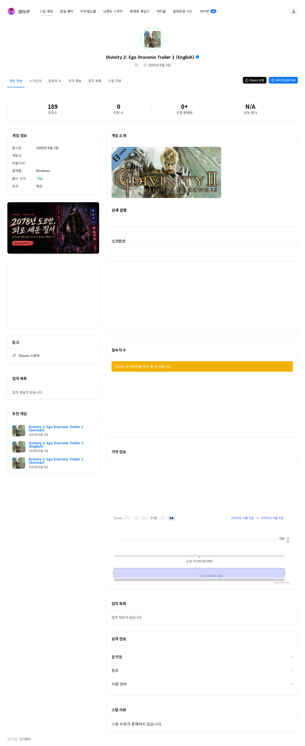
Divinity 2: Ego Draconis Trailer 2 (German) (56, 460)
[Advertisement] (53, 294)
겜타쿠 (24, 11)
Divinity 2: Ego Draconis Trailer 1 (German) (56, 428)
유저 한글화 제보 (285, 80)
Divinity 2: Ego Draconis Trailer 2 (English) (56, 444)
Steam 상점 (257, 80)
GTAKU (25, 738)
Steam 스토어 (29, 355)
